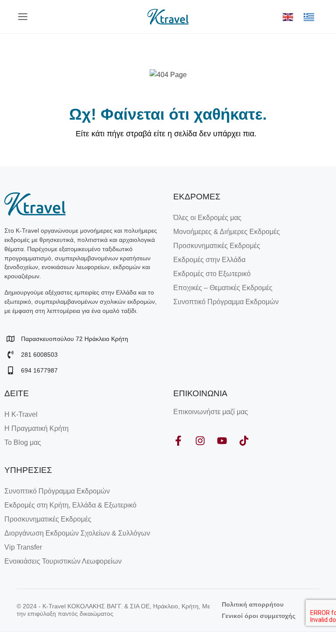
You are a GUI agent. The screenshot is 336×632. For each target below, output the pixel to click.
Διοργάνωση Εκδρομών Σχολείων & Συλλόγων (77, 533)
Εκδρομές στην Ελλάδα (209, 259)
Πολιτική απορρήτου (253, 604)
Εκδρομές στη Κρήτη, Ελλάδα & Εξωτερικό (70, 505)
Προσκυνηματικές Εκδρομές (216, 245)
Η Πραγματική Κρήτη (36, 428)
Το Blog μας (22, 442)
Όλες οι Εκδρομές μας (207, 217)
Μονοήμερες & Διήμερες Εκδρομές (226, 231)
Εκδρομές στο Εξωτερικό (212, 273)
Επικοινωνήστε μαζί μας (210, 411)
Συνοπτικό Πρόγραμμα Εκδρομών (226, 301)
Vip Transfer (23, 547)
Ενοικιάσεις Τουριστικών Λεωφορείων (63, 561)
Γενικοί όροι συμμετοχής (258, 615)
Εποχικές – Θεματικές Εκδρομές (223, 287)
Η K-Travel (21, 414)
